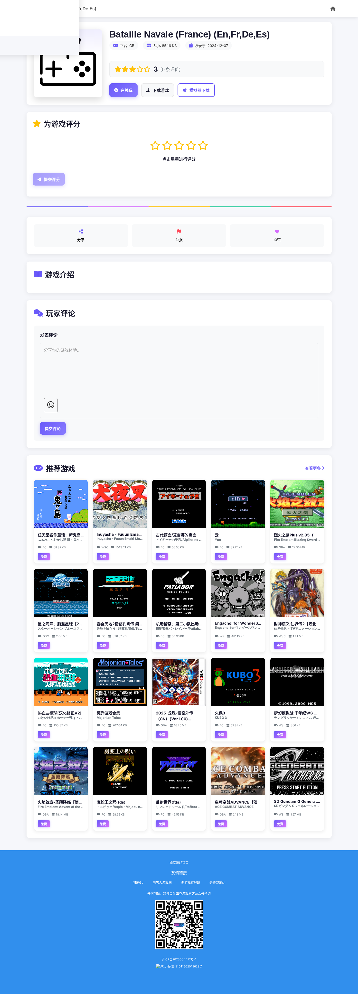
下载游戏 (161, 90)
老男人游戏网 (162, 882)
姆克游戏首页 (179, 862)
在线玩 (127, 90)
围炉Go (138, 882)
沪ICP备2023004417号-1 (179, 959)
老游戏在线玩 (190, 882)
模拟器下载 (199, 90)
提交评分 (52, 180)
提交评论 (53, 429)
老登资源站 (217, 882)
